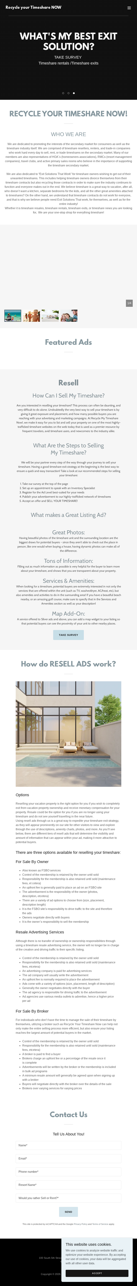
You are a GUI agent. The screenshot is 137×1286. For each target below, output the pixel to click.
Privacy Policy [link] (80, 1224)
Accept (97, 1273)
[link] (33, 7)
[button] (63, 93)
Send (68, 1211)
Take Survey (68, 635)
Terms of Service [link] (100, 1224)
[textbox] (68, 1145)
